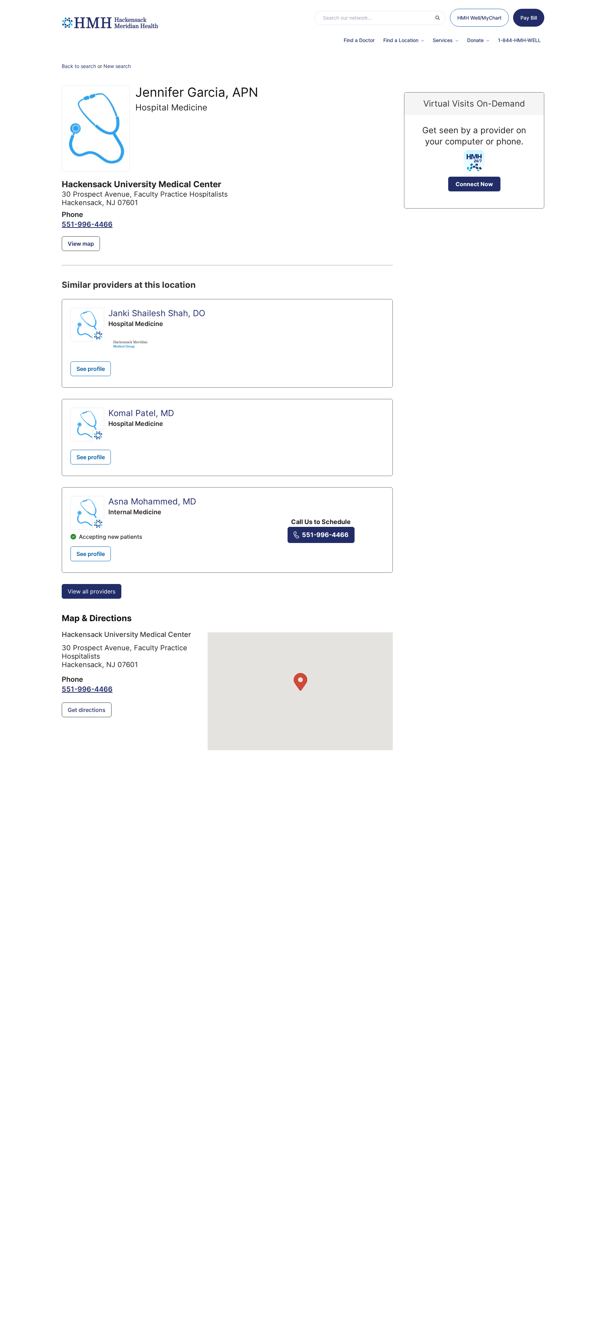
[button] (300, 682)
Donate (475, 40)
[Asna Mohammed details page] (87, 513)
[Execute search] (440, 17)
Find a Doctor (359, 40)
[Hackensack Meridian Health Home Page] (110, 19)
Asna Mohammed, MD (152, 501)
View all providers (91, 591)
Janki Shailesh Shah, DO (156, 313)
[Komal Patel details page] (87, 424)
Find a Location (400, 40)
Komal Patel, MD (141, 413)
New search (117, 66)
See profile (90, 368)
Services (443, 40)
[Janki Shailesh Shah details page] (87, 324)
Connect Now (474, 184)
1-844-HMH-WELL (519, 40)
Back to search (79, 66)
